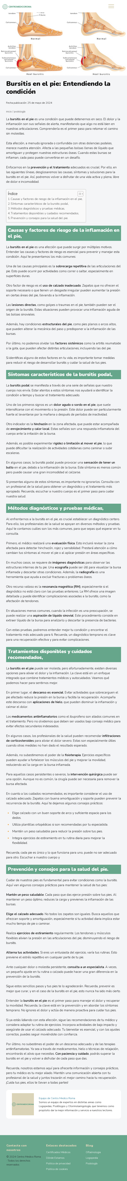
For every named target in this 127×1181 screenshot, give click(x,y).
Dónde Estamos (55, 1158)
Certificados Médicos (58, 1152)
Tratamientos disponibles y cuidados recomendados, (45, 213)
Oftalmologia (93, 1152)
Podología (19, 111)
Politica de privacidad (58, 1163)
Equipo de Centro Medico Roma (57, 1098)
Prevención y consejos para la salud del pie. (39, 218)
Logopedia (92, 1158)
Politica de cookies (57, 1169)
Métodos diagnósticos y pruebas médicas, (38, 208)
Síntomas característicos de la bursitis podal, (40, 204)
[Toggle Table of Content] (79, 194)
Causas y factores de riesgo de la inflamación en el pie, (47, 199)
